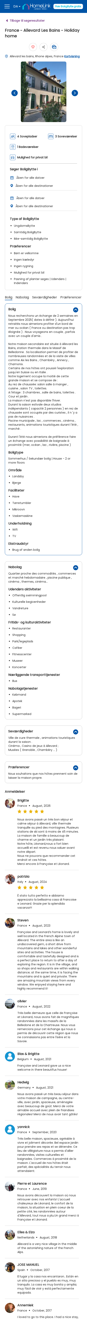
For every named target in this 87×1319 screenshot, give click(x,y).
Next (74, 92)
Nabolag (22, 297)
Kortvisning (72, 56)
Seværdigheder (44, 297)
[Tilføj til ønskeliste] (33, 47)
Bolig (8, 297)
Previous (13, 92)
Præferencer (71, 297)
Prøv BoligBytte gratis (68, 6)
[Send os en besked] (54, 47)
